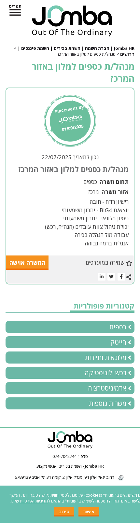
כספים (117, 327)
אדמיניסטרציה (107, 388)
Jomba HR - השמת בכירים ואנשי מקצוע (70, 466)
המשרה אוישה (27, 263)
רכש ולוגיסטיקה (105, 372)
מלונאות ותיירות (105, 357)
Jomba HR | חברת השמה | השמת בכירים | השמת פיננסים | (76, 48)
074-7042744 (64, 456)
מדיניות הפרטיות (34, 501)
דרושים (127, 54)
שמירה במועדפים (105, 262)
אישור (88, 511)
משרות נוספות (107, 403)
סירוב (64, 511)
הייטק (118, 342)
